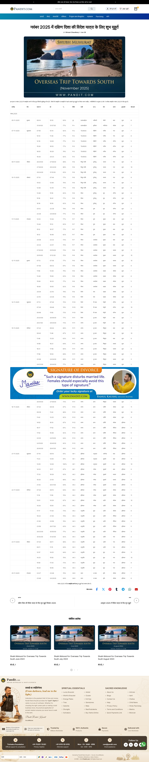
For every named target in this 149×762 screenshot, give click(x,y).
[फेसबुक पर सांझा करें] (96, 589)
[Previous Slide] (34, 2)
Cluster (88, 696)
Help (108, 702)
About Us (110, 692)
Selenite (66, 706)
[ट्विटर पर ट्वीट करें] (103, 589)
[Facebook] (126, 745)
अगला (130, 597)
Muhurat (132, 713)
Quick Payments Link (114, 713)
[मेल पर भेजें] (136, 589)
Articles (132, 692)
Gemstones (90, 702)
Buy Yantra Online (92, 713)
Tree (65, 702)
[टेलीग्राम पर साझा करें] (123, 589)
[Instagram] (136, 745)
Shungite (66, 709)
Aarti (131, 696)
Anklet (88, 692)
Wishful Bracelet (69, 696)
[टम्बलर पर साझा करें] (116, 589)
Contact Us (111, 699)
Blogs (109, 696)
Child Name (133, 702)
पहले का (19, 597)
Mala (87, 706)
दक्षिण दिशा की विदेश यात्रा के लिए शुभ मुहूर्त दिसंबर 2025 (37, 603)
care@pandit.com (110, 744)
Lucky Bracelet (68, 692)
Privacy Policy (112, 706)
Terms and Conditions (115, 709)
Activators (67, 713)
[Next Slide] (114, 2)
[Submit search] (91, 9)
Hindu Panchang (135, 706)
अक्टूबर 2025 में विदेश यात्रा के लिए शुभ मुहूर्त (116, 603)
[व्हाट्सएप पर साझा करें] (129, 589)
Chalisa (132, 699)
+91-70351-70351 (39, 744)
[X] (131, 745)
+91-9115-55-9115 (63, 744)
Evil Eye (88, 699)
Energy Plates (68, 699)
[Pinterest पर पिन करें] (110, 589)
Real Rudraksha (91, 709)
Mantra (131, 709)
